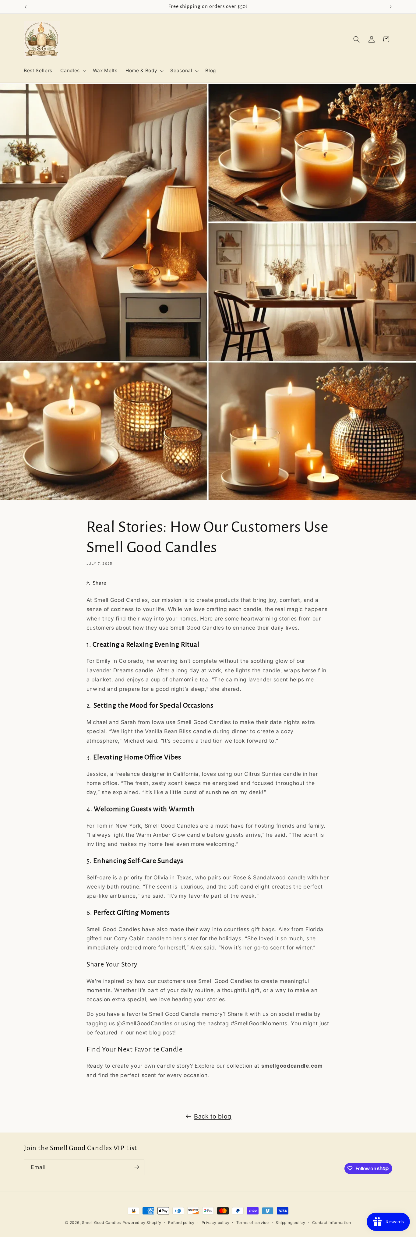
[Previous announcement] (25, 6)
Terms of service (252, 1222)
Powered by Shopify (141, 1222)
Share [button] (100, 583)
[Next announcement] (390, 6)
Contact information (331, 1222)
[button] (72, 71)
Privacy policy (216, 1222)
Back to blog (212, 1116)
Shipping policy (290, 1222)
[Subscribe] (136, 1167)
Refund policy (181, 1222)
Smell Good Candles (101, 1222)
